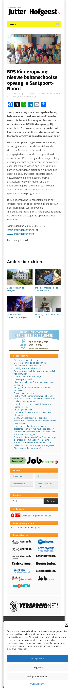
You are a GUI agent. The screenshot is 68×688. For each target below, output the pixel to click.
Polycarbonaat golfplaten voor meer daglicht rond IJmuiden (35, 372)
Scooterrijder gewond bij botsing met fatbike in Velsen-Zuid (35, 422)
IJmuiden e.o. (19, 476)
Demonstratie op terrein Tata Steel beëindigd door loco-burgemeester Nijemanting (35, 438)
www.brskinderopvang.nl (21, 233)
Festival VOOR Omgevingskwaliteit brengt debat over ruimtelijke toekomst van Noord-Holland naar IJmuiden (34, 399)
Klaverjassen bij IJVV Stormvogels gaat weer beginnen (34, 383)
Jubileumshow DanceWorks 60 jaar (18, 316)
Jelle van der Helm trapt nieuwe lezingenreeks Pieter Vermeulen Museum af (35, 447)
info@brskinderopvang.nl (21, 229)
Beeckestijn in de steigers (15, 289)
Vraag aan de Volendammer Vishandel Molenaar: (32, 389)
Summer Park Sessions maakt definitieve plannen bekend (32, 414)
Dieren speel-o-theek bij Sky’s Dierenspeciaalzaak (27, 378)
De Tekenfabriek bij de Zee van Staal (46, 289)
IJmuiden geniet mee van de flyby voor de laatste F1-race (33, 405)
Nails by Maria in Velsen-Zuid (47, 316)
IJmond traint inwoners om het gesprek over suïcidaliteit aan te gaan (34, 433)
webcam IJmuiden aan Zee (36, 515)
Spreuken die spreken (24, 393)
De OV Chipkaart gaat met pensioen (31, 418)
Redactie (17, 93)
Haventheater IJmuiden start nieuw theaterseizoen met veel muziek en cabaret (34, 427)
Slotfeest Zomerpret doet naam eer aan (32, 442)
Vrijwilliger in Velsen (23, 409)
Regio (40, 476)
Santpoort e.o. (19, 483)
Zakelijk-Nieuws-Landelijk (24, 96)
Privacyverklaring (37, 683)
